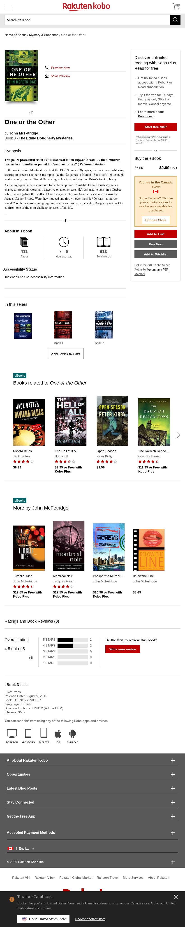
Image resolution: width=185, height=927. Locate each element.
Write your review (122, 649)
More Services (133, 877)
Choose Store (155, 220)
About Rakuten (158, 877)
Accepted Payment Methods (31, 832)
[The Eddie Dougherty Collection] (23, 337)
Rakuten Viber (45, 877)
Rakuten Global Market (75, 877)
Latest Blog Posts (22, 788)
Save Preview (60, 76)
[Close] (176, 897)
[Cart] (176, 7)
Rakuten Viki (21, 877)
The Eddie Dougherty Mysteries (46, 138)
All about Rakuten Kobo (27, 760)
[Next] (178, 435)
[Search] (175, 20)
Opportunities (18, 774)
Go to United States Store (47, 919)
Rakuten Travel (107, 877)
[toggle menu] (8, 7)
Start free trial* (156, 127)
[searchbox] (92, 20)
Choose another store (90, 919)
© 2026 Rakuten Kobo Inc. (25, 862)
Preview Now (60, 68)
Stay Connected (20, 802)
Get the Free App (21, 816)
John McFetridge (23, 133)
